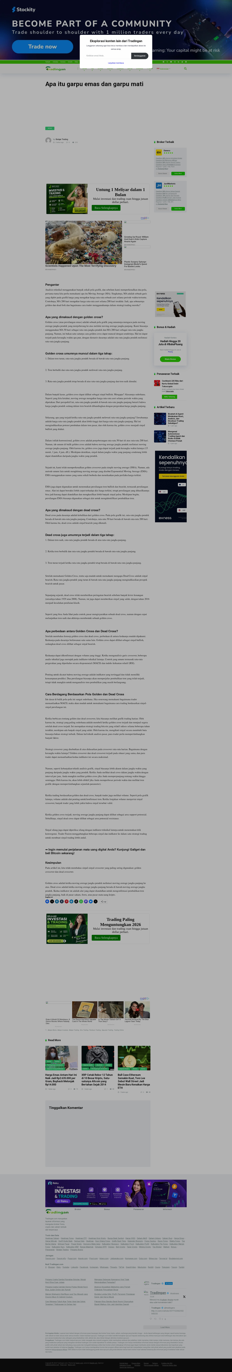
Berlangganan (139, 56)
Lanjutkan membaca (116, 63)
